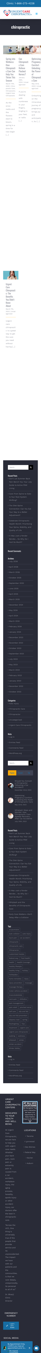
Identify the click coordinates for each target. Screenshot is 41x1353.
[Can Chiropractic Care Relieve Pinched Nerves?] (23, 50)
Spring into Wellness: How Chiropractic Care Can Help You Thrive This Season (10, 69)
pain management (16, 1003)
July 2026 (13, 561)
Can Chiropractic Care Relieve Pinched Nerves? (24, 46)
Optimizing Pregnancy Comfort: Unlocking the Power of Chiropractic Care (24, 798)
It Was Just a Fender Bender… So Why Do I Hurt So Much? (18, 539)
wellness (21, 1036)
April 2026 (13, 567)
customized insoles (16, 954)
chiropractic (14, 942)
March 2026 (14, 572)
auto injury (26, 934)
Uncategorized (15, 720)
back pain (13, 938)
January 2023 (15, 681)
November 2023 (16, 643)
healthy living (14, 970)
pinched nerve (25, 1007)
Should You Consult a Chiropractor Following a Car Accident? (23, 784)
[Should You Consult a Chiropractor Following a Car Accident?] (10, 785)
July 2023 (13, 659)
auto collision (14, 934)
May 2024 (13, 610)
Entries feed (14, 742)
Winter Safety (14, 1048)
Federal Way (30, 1152)
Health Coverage (23, 962)
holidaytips (13, 975)
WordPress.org (15, 753)
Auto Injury (14, 703)
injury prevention (15, 983)
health (11, 962)
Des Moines (30, 1147)
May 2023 (13, 665)
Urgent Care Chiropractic (20, 725)
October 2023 (15, 648)
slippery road (14, 1020)
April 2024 (13, 616)
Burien (30, 1158)
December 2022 (16, 686)
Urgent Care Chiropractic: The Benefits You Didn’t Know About (10, 295)
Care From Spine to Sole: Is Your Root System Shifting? (20, 497)
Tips (23, 1024)
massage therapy (15, 987)
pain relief (13, 1007)
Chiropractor (10, 91)
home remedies (15, 979)
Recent (20, 773)
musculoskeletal (15, 995)
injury (26, 979)
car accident (25, 938)
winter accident (15, 1044)
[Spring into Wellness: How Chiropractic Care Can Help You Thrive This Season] (10, 50)
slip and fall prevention (18, 1016)
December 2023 (16, 637)
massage (28, 983)
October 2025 (15, 578)
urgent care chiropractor (18, 1032)
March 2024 (14, 621)
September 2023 (16, 654)
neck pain (13, 999)
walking (12, 1036)
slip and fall (23, 1011)
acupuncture (14, 930)
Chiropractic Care (17, 709)
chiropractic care (15, 946)
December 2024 (16, 605)
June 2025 (13, 588)
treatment (13, 1028)
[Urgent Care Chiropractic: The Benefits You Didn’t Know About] (10, 275)
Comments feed (16, 748)
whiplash (12, 1040)
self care (12, 1011)
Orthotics (23, 999)
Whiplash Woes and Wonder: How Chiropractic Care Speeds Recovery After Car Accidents (23, 814)
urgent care (24, 1028)
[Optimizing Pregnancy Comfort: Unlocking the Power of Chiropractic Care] (10, 799)
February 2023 (15, 675)
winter (21, 1040)
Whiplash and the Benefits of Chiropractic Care (19, 905)
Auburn (30, 1163)
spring (24, 1020)
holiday (25, 970)
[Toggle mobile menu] (37, 14)
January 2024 (15, 632)
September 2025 (16, 583)
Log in (12, 737)
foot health (25, 958)
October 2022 (15, 692)
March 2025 (14, 599)
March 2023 (14, 670)
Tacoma (30, 1136)
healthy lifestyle (15, 966)
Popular (12, 773)
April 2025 (13, 594)
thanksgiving (14, 1024)
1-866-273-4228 (24, 3)
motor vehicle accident (18, 991)
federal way (13, 958)
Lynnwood (30, 1141)
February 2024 (15, 626)
